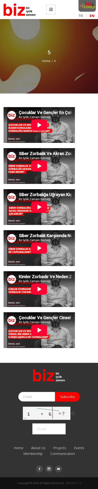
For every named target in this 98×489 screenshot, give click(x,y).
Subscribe (67, 397)
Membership (33, 453)
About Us (38, 448)
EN (92, 15)
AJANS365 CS (73, 483)
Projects (59, 448)
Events (79, 448)
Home (46, 61)
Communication (62, 453)
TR (80, 15)
